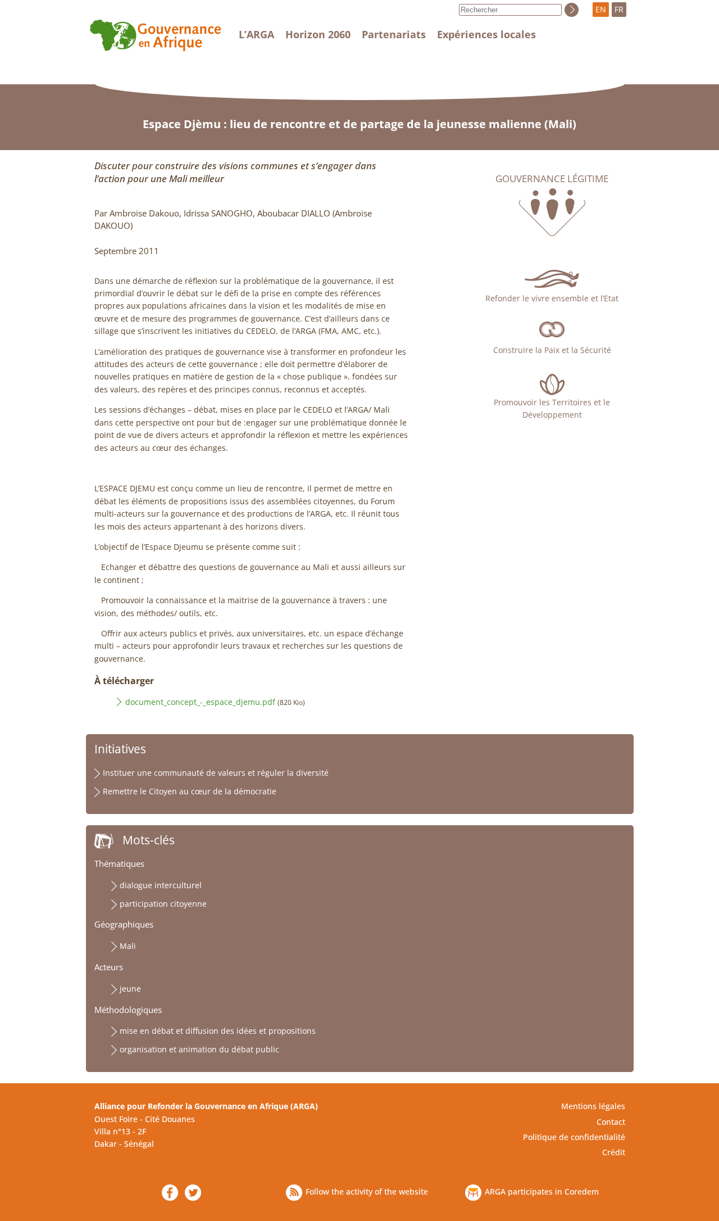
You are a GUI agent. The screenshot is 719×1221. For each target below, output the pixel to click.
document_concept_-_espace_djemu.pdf (200, 702)
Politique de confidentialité (574, 1137)
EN (600, 9)
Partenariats (394, 34)
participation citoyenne (163, 903)
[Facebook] (170, 1192)
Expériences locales (486, 34)
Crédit (613, 1152)
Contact (611, 1121)
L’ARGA (256, 34)
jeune (130, 988)
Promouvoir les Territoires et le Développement (552, 408)
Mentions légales (593, 1106)
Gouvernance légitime (551, 179)
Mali (128, 945)
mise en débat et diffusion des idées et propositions (218, 1030)
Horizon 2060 (318, 34)
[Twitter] (193, 1192)
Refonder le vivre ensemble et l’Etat (551, 298)
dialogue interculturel (161, 885)
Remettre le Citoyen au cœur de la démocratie (189, 791)
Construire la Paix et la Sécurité (552, 350)
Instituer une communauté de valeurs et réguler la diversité (216, 772)
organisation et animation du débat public (199, 1049)
